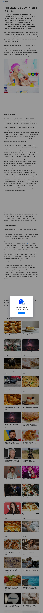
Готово (21, 312)
